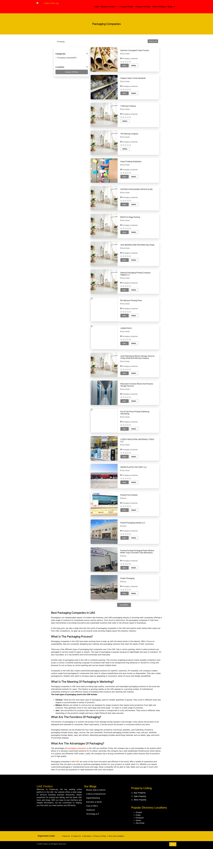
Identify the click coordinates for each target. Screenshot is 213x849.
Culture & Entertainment (96, 794)
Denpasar (140, 818)
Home (96, 7)
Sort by (151, 41)
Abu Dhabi (140, 823)
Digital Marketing (93, 798)
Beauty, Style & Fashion (96, 790)
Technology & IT (92, 814)
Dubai (138, 815)
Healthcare (90, 810)
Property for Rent (143, 7)
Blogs (170, 7)
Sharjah (139, 812)
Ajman (138, 820)
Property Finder (127, 7)
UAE (77, 762)
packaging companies (76, 748)
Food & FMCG (92, 806)
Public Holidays (159, 7)
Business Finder (108, 7)
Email (133, 65)
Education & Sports (94, 802)
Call (124, 65)
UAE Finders (45, 786)
